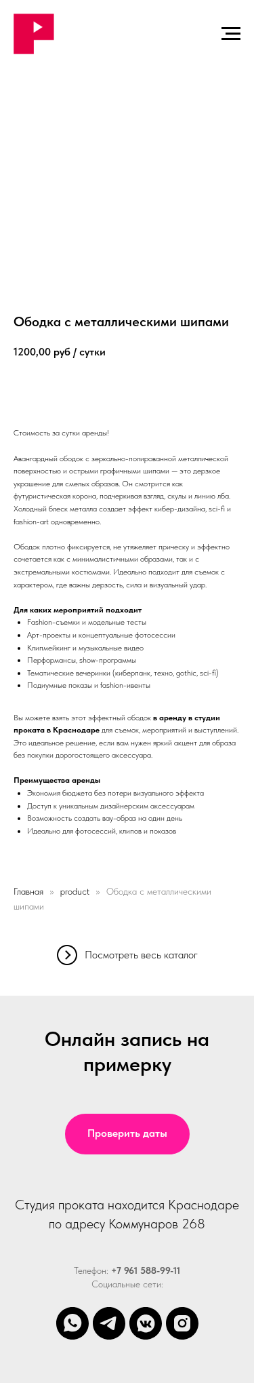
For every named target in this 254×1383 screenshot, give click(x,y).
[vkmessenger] (145, 1323)
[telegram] (109, 1323)
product (74, 891)
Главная (28, 891)
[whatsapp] (72, 1323)
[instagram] (182, 1323)
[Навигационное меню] (230, 34)
